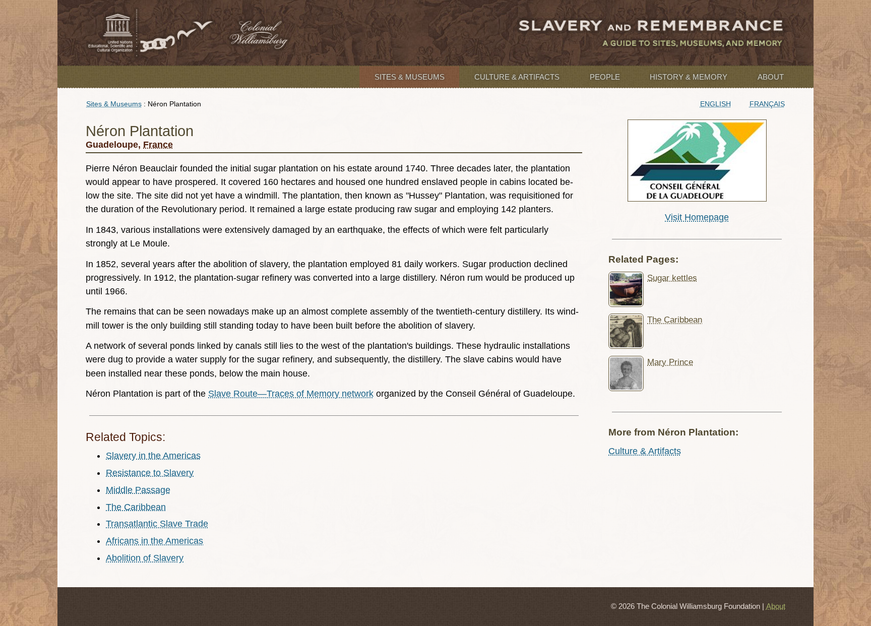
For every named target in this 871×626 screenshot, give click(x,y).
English (715, 104)
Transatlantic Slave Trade (157, 524)
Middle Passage (138, 490)
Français (767, 104)
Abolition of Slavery (144, 558)
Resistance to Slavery (150, 473)
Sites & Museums (410, 77)
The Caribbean (136, 507)
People (605, 77)
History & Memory (688, 77)
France (158, 145)
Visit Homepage (697, 217)
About (771, 77)
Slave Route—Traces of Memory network (291, 394)
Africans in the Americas (154, 541)
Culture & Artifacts (516, 77)
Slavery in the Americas (153, 456)
